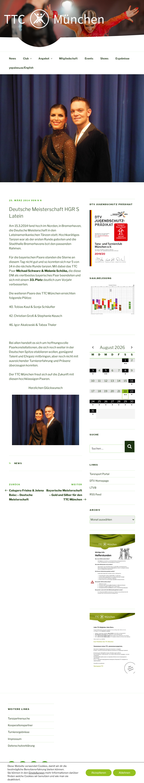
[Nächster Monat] (131, 347)
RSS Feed (95, 494)
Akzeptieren (98, 772)
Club (26, 58)
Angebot (43, 58)
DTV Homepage (99, 480)
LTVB (93, 487)
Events (89, 58)
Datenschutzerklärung (21, 745)
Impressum (15, 738)
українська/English (21, 67)
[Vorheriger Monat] (93, 347)
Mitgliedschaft (68, 58)
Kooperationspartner (20, 725)
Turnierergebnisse (18, 732)
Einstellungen (37, 772)
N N (39, 200)
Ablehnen (124, 772)
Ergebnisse (122, 58)
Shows (104, 58)
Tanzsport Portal (99, 474)
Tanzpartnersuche (19, 718)
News (12, 58)
